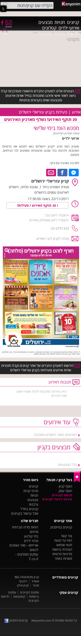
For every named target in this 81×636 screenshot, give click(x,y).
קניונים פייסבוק (18, 620)
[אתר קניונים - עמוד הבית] (77, 481)
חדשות (73, 33)
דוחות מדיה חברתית (25, 527)
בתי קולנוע (31, 536)
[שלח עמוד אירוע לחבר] (51, 172)
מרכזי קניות (30, 490)
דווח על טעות (63, 540)
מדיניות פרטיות (62, 554)
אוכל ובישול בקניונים (24, 513)
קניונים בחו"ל (29, 509)
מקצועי (73, 39)
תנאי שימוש (64, 545)
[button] (3, 8)
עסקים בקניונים (29, 592)
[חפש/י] (5, 5)
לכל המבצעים (67, 464)
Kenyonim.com (41, 620)
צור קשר (66, 536)
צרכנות (33, 504)
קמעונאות (19, 596)
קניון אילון (23, 585)
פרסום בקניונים (62, 495)
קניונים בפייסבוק (61, 527)
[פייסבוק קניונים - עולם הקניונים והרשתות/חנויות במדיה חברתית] (2, 22)
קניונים (73, 22)
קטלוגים (49, 28)
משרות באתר (63, 558)
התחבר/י (5, 34)
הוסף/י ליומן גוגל (56, 215)
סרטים (34, 531)
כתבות (59, 33)
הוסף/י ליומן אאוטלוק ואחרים (48, 220)
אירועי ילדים (69, 28)
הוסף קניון (65, 486)
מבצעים (45, 22)
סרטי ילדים (31, 540)
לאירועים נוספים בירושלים (51, 192)
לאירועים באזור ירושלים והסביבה (55, 434)
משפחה (45, 33)
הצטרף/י (8, 26)
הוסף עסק (65, 490)
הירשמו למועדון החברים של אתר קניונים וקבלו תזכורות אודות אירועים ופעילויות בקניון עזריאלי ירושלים (38, 367)
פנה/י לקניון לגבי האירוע (52, 238)
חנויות (59, 22)
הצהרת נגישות (62, 549)
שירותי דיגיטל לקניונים (57, 499)
